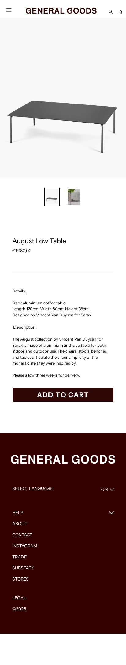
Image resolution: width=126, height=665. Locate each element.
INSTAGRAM (24, 546)
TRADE (19, 557)
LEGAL (19, 597)
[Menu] (8, 9)
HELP (17, 512)
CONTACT (22, 535)
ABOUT (19, 523)
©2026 (19, 609)
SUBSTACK (23, 568)
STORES (20, 579)
